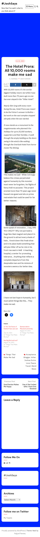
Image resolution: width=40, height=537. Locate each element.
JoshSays (14, 78)
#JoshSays (9, 3)
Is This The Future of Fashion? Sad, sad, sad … (11, 329)
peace (33, 363)
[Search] (37, 6)
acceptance (31, 354)
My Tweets (8, 518)
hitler (33, 357)
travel (28, 366)
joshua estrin (30, 360)
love (28, 363)
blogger (27, 357)
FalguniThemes (20, 533)
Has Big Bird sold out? (11, 340)
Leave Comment (25, 78)
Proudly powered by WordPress (13, 531)
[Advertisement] (20, 34)
